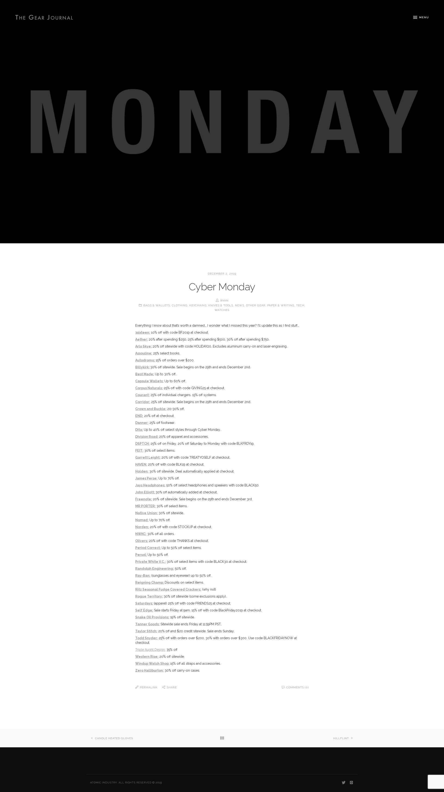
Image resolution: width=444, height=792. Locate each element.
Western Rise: (146, 656)
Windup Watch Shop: (152, 663)
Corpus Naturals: (149, 388)
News (239, 305)
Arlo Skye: (143, 346)
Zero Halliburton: (149, 670)
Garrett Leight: (147, 457)
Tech (300, 305)
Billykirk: (142, 367)
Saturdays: (144, 603)
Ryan (224, 300)
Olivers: (141, 541)
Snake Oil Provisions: (152, 617)
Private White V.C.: (150, 561)
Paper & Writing (280, 305)
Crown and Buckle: (150, 409)
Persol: (141, 555)
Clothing (180, 305)
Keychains (198, 305)
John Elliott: (145, 492)
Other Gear (255, 305)
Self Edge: (144, 610)
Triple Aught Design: (150, 649)
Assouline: (143, 353)
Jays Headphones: (150, 485)
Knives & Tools (220, 305)
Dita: (139, 430)
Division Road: (146, 436)
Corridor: (142, 402)
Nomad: (141, 520)
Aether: (141, 339)
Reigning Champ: (149, 582)
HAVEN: (141, 464)
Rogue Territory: (149, 596)
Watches (222, 310)
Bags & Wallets (156, 305)
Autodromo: (145, 360)
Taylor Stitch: (146, 631)
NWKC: (140, 534)
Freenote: (143, 499)
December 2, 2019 (222, 273)
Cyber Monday (222, 287)
